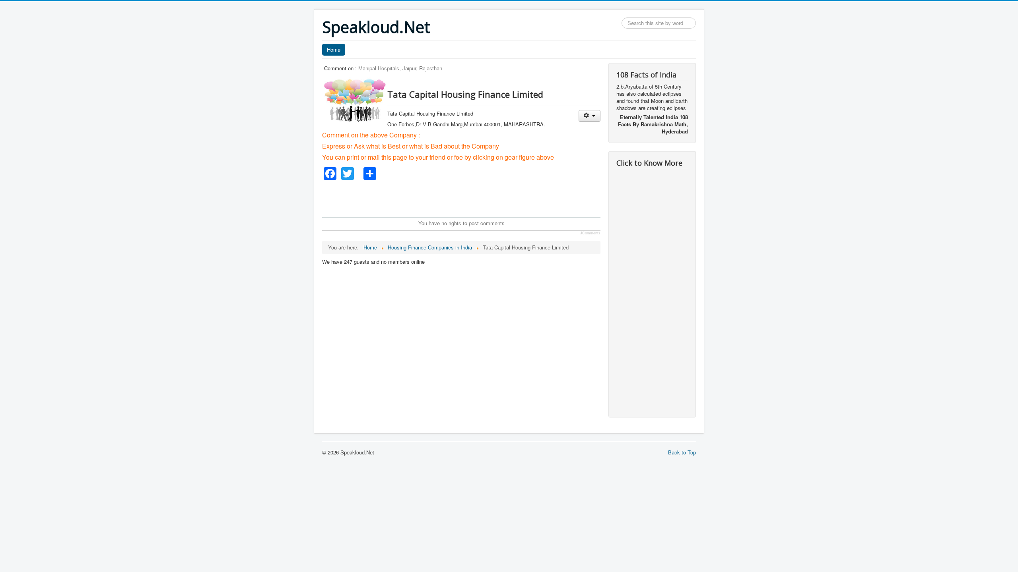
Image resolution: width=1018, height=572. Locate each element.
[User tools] (589, 116)
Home (333, 49)
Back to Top (682, 452)
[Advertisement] (467, 198)
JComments (590, 233)
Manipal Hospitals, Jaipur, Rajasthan (400, 68)
